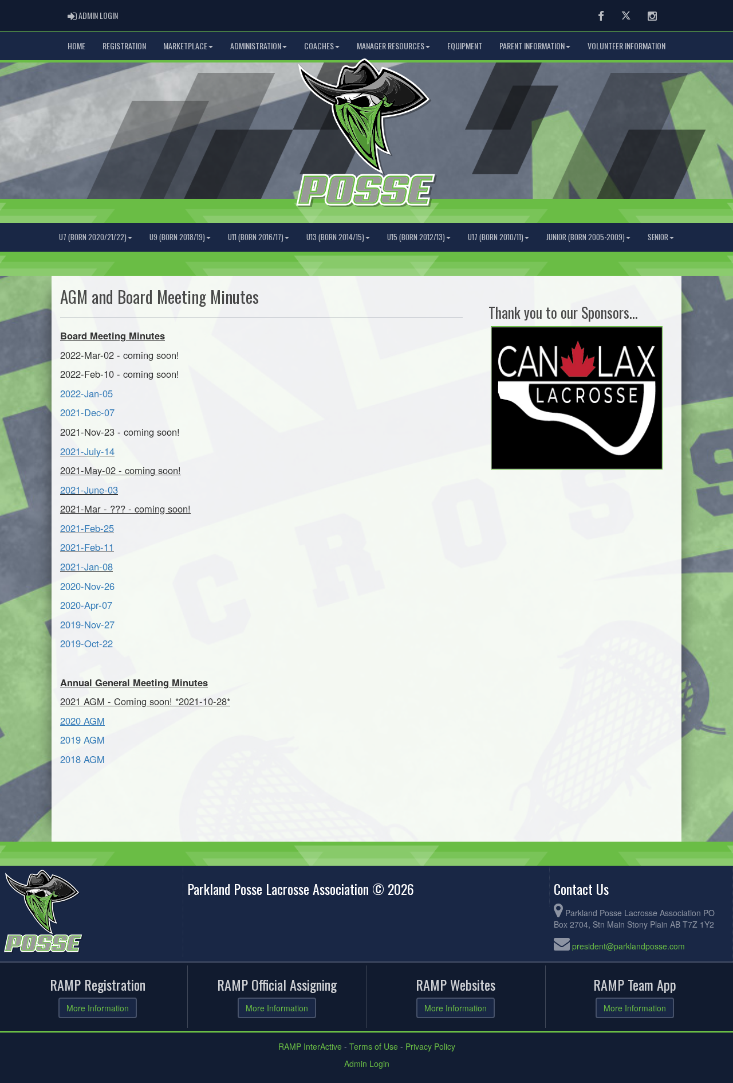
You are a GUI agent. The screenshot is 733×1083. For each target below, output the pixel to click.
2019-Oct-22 (88, 643)
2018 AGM (82, 759)
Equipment (464, 46)
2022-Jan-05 (86, 393)
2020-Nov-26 (87, 586)
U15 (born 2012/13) (416, 237)
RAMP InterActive (310, 1046)
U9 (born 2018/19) (177, 237)
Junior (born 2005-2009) (585, 237)
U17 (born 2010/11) (495, 237)
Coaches (319, 46)
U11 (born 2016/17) (255, 237)
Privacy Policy (430, 1046)
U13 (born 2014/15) (335, 237)
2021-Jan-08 (86, 566)
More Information (97, 1008)
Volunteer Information (626, 46)
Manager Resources (390, 46)
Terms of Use (373, 1046)
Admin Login (366, 1063)
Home (76, 46)
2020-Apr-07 (86, 605)
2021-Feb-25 (87, 528)
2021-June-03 (89, 489)
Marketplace (185, 46)
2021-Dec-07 (87, 412)
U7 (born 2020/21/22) (93, 237)
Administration (255, 46)
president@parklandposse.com (628, 946)
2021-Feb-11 (87, 547)
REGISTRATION (124, 46)
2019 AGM (82, 739)
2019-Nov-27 (87, 624)
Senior (658, 237)
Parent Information (532, 46)
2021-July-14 (87, 451)
